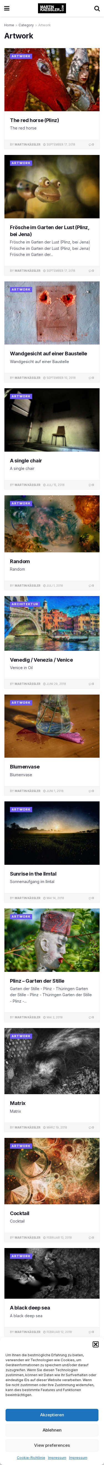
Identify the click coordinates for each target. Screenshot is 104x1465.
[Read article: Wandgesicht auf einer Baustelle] (52, 313)
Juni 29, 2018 (56, 683)
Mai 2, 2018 (54, 1017)
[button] (95, 1344)
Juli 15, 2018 (55, 484)
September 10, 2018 (61, 377)
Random (20, 561)
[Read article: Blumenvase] (52, 726)
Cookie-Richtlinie (31, 1458)
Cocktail (19, 1213)
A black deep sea (30, 1308)
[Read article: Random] (52, 523)
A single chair (26, 461)
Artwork (44, 25)
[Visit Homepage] (52, 8)
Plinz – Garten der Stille (37, 981)
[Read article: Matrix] (52, 1061)
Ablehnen (52, 1430)
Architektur (25, 604)
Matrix (18, 1103)
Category (26, 25)
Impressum (57, 1458)
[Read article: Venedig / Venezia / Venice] (52, 623)
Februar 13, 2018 (59, 1237)
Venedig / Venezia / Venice (41, 660)
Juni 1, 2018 (55, 791)
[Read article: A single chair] (52, 420)
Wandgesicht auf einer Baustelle (48, 353)
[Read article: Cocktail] (52, 1171)
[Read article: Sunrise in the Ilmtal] (52, 833)
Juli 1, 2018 (54, 585)
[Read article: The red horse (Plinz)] (52, 80)
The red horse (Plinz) (34, 120)
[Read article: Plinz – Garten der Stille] (52, 940)
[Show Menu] (6, 8)
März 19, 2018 (56, 1127)
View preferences (52, 1445)
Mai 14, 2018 (55, 898)
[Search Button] (97, 8)
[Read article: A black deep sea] (52, 1273)
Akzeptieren (52, 1414)
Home (9, 25)
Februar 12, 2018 (59, 1332)
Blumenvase (24, 767)
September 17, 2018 (60, 144)
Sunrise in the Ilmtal (33, 874)
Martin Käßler (27, 144)
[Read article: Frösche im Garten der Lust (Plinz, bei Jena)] (52, 186)
